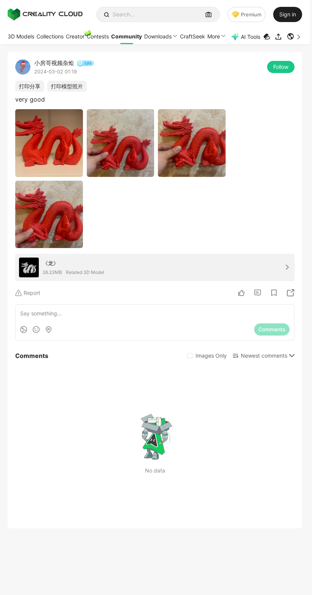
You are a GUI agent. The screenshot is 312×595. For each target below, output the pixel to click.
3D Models (21, 36)
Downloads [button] (158, 36)
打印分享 (29, 86)
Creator (75, 36)
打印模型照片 (67, 86)
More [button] (213, 36)
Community (126, 36)
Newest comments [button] (264, 355)
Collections (50, 36)
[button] (294, 36)
